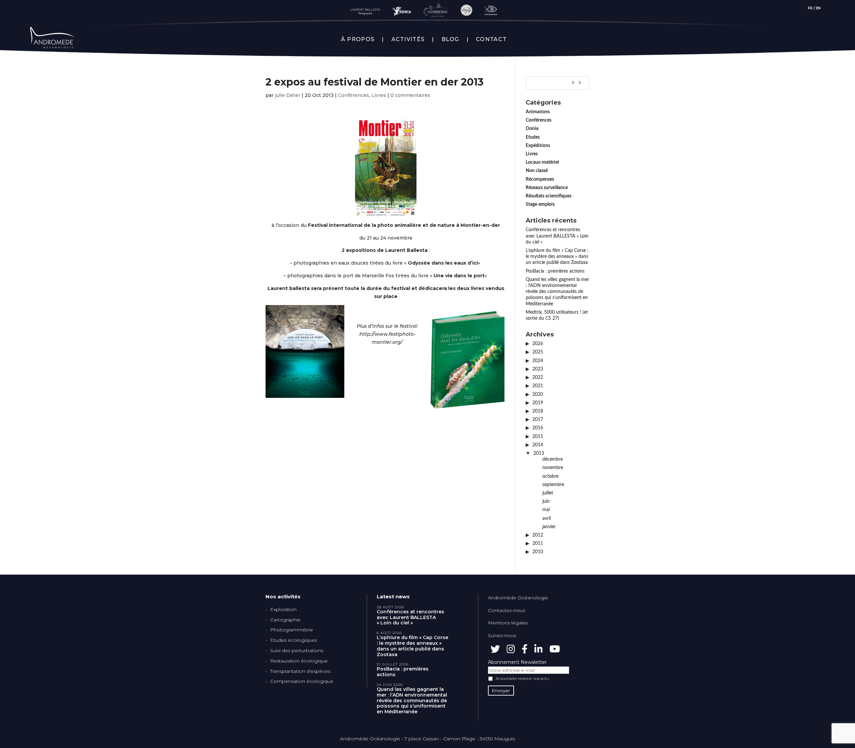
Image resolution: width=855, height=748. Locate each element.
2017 (537, 419)
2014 (537, 445)
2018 (537, 411)
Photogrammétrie (291, 630)
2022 (537, 377)
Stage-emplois (540, 204)
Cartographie (285, 620)
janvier (549, 527)
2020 (537, 394)
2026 (537, 343)
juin (546, 501)
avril (546, 518)
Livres (378, 95)
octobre (550, 476)
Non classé (537, 170)
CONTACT (491, 39)
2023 (537, 369)
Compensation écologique (301, 681)
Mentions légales (508, 623)
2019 (537, 403)
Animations (538, 112)
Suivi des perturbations (296, 650)
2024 (537, 360)
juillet (547, 493)
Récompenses (540, 179)
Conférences (353, 95)
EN (818, 8)
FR (810, 8)
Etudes (533, 137)
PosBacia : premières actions (555, 271)
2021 (537, 386)
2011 (537, 543)
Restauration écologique (299, 661)
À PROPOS (357, 39)
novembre (552, 467)
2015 (537, 436)
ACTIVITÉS (408, 39)
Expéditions (538, 145)
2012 (537, 535)
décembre (552, 459)
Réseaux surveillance (547, 187)
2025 (537, 352)
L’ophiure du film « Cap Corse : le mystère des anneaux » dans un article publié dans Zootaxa (557, 256)
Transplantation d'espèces (300, 671)
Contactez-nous (506, 610)
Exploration (283, 609)
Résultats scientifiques (548, 196)
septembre (553, 484)
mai (546, 509)
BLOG (450, 39)
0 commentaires (410, 95)
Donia (532, 128)
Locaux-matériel (542, 162)
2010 (537, 552)
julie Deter (287, 95)
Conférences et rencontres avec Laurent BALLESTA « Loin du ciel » (557, 236)
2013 (538, 453)
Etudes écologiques (293, 640)
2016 (537, 428)
